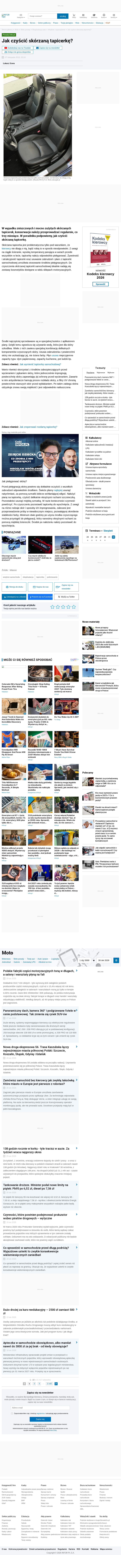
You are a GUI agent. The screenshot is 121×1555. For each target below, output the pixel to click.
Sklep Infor (45, 1503)
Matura (24, 1534)
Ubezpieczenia (26, 1495)
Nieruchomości (87, 23)
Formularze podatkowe (108, 1531)
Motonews (6, 959)
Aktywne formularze (101, 463)
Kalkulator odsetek (67, 1529)
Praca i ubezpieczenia (68, 1495)
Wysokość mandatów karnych (98, 507)
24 (88, 537)
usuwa (55, 355)
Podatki (4, 1489)
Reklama (94, 1549)
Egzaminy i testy (27, 1529)
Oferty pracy (104, 1537)
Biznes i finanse (66, 1489)
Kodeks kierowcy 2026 (100, 275)
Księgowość (15, 23)
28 (105, 537)
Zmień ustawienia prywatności (42, 1549)
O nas (4, 1549)
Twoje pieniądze (67, 23)
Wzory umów (104, 1529)
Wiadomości (104, 1489)
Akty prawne (46, 1516)
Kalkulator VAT (65, 1526)
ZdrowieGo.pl (105, 1520)
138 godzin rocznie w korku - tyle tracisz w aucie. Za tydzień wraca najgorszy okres (98, 398)
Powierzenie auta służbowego (98, 478)
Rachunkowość (7, 1492)
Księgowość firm (9, 1485)
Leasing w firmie (66, 1500)
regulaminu (40, 1413)
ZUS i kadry (6, 1498)
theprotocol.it (104, 1534)
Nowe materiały (90, 621)
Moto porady (25, 30)
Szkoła (23, 1523)
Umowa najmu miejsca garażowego (101, 474)
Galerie (17, 962)
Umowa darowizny (93, 489)
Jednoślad (6, 962)
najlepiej (58, 490)
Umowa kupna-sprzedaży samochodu (96, 469)
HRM (23, 1503)
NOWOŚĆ (101, 270)
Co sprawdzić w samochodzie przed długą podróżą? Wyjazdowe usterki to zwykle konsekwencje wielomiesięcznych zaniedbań (100, 419)
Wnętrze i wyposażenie (56, 30)
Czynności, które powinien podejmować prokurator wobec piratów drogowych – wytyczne (98, 412)
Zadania (5, 1526)
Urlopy (23, 1498)
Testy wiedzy (26, 1540)
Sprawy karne (46, 1492)
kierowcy (6, 248)
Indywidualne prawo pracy (31, 1489)
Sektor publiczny (44, 23)
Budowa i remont (106, 1498)
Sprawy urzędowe (47, 1498)
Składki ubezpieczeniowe (89, 1526)
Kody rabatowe (105, 1526)
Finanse (103, 1495)
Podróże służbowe (87, 1529)
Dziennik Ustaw (46, 1520)
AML (82, 1509)
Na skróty (104, 1516)
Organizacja (6, 1520)
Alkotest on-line (45, 962)
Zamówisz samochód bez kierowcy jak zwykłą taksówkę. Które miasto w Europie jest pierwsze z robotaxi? (100, 392)
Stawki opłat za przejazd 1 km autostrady (98, 502)
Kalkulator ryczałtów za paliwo (98, 452)
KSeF (108, 23)
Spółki (62, 1492)
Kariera (72, 1549)
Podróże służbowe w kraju (97, 511)
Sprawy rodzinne (47, 1489)
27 (100, 537)
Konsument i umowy (48, 1495)
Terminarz (94, 530)
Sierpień (108, 530)
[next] (56, 1383)
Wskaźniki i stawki (87, 1516)
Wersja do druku (16, 587)
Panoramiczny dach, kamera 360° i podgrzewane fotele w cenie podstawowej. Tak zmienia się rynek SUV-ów (100, 378)
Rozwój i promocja (8, 1529)
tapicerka (40, 577)
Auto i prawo (43, 959)
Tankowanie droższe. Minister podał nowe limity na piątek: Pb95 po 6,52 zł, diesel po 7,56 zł (100, 405)
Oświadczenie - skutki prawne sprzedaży (98, 483)
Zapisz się (40, 1419)
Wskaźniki (94, 493)
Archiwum (103, 1523)
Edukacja (99, 23)
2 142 (49, 1384)
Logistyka (55, 959)
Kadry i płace (6, 1531)
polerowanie (52, 577)
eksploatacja (28, 577)
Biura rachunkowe (87, 1485)
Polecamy (87, 772)
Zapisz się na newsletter (67, 587)
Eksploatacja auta (39, 30)
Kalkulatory (95, 437)
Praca (43, 1500)
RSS (78, 1549)
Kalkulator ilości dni (94, 459)
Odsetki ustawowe (87, 1531)
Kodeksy (44, 1537)
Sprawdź (100, 284)
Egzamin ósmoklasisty (29, 1537)
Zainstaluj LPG (29, 962)
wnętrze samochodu (11, 577)
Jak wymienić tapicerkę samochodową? (40, 364)
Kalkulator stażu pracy (68, 1531)
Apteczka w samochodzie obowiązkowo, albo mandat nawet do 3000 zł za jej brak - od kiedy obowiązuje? (100, 425)
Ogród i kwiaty (105, 1500)
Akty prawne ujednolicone (50, 1534)
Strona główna (7, 30)
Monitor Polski (46, 1523)
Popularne (90, 373)
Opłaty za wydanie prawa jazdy (99, 497)
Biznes (32, 23)
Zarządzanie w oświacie (30, 1531)
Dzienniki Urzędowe (48, 1526)
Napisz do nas (42, 587)
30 (113, 537)
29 (109, 537)
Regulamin (62, 1549)
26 (96, 537)
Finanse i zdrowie (67, 1503)
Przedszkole (25, 1520)
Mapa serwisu (106, 1549)
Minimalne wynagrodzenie (90, 1523)
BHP (23, 1500)
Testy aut (31, 959)
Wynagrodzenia (27, 1492)
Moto (77, 23)
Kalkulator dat (65, 1520)
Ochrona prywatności (18, 1549)
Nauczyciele (25, 1526)
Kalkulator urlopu (93, 455)
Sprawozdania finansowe (89, 1506)
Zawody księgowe (8, 1500)
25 (92, 537)
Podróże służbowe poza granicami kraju (100, 516)
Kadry (25, 23)
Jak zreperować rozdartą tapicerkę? (38, 427)
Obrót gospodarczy (9, 1495)
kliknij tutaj (53, 1430)
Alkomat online (92, 441)
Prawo (55, 23)
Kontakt (85, 1549)
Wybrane (111, 373)
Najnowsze (101, 373)
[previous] (24, 1383)
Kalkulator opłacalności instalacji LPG (99, 446)
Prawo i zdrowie (47, 1506)
